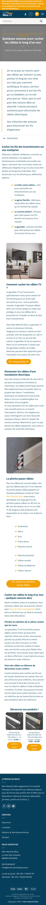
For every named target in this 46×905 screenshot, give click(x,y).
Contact (5, 837)
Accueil (5, 34)
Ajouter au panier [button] (14, 745)
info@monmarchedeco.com (15, 867)
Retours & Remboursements (15, 832)
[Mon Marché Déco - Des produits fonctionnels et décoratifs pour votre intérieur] (10, 14)
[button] (37, 14)
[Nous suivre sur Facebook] (4, 806)
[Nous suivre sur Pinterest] (13, 806)
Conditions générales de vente (23, 894)
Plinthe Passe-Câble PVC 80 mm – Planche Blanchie (34, 735)
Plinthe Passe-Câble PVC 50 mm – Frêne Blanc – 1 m (14, 735)
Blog (12, 34)
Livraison (6, 827)
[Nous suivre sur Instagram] (9, 806)
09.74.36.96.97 (8, 864)
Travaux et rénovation (26, 34)
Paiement (6, 822)
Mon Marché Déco (14, 496)
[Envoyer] (41, 21)
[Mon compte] (25, 14)
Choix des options (34, 747)
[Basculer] (4, 138)
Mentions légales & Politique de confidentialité (23, 896)
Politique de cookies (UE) (23, 898)
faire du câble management (22, 609)
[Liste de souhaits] (31, 14)
